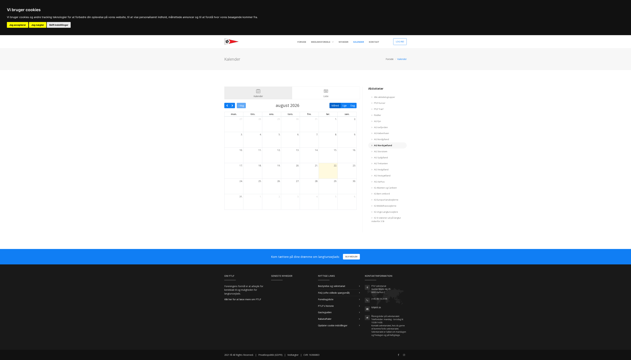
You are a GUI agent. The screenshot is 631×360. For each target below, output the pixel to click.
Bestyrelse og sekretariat (331, 286)
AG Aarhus (379, 181)
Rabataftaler (324, 318)
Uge (344, 105)
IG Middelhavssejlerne (385, 205)
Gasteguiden (325, 312)
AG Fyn (377, 121)
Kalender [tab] (258, 96)
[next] (232, 105)
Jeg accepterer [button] (17, 24)
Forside (301, 41)
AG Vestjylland (381, 169)
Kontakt (374, 41)
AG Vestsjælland (382, 175)
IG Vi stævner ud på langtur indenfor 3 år (386, 219)
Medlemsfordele (321, 41)
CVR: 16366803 (311, 354)
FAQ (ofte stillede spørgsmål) (334, 292)
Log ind (400, 41)
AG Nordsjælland (383, 145)
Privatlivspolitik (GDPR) (270, 354)
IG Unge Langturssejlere (386, 211)
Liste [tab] (325, 96)
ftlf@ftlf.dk (376, 307)
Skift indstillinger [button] (58, 24)
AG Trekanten (381, 163)
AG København (381, 133)
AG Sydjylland (381, 157)
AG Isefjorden (381, 127)
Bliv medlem (351, 256)
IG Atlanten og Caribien (385, 187)
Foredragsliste (325, 299)
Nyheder (343, 41)
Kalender (358, 41)
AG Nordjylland (381, 139)
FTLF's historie (326, 305)
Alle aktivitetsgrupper (384, 97)
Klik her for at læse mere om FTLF (242, 299)
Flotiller (377, 115)
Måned (335, 105)
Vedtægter (293, 354)
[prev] (227, 105)
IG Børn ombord (382, 193)
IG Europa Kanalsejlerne (386, 199)
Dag (352, 105)
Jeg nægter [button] (37, 24)
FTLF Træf (378, 109)
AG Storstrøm (380, 151)
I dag (241, 105)
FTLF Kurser (379, 102)
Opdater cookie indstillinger (332, 325)
